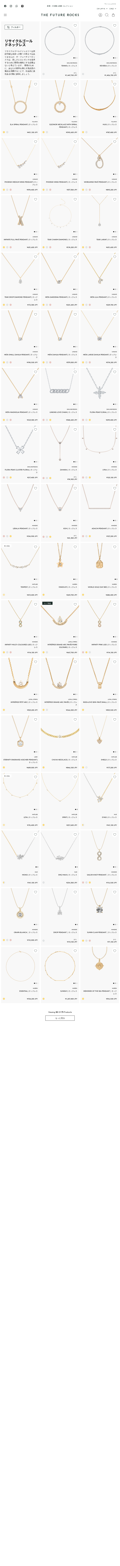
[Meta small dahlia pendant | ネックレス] (20, 329)
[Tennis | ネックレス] (60, 40)
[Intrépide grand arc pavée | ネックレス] (60, 677)
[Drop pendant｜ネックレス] (60, 907)
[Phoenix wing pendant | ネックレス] (60, 157)
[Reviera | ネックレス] (99, 40)
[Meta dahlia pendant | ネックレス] (60, 329)
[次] (83, 6)
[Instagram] (11, 6)
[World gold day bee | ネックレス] (99, 562)
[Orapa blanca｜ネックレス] (20, 907)
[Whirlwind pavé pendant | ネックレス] (99, 157)
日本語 (111, 9)
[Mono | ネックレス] (20, 849)
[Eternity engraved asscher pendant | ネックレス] (20, 734)
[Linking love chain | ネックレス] (60, 387)
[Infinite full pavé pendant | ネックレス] (20, 214)
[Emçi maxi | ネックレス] (60, 849)
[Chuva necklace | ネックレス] (60, 734)
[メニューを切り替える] (7, 15)
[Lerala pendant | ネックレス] (20, 503)
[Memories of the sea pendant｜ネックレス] (99, 966)
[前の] (37, 6)
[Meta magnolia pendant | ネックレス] (20, 387)
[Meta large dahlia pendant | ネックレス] (99, 329)
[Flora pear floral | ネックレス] (99, 387)
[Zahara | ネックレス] (60, 444)
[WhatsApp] (16, 6)
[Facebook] (5, 6)
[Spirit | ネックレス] (60, 792)
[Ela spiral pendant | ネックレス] (20, 99)
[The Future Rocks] (60, 15)
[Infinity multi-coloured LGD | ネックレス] (20, 619)
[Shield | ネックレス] (99, 734)
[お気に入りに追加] (75, 25)
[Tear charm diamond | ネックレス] (60, 214)
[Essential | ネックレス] (20, 966)
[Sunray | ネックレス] (60, 966)
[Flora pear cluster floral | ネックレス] (20, 444)
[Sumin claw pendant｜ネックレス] (99, 907)
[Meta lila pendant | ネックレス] (99, 272)
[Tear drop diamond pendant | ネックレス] (20, 272)
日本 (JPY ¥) (101, 9)
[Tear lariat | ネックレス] (99, 214)
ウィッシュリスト (110, 4)
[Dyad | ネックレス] (99, 792)
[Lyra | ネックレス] (99, 444)
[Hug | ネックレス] (99, 99)
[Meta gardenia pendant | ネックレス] (60, 272)
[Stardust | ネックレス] (60, 562)
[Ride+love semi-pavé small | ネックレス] (99, 677)
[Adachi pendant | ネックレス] (99, 503)
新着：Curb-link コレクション (60, 6)
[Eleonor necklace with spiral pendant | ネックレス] (60, 99)
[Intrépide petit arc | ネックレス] (20, 677)
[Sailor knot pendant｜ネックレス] (99, 849)
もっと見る (60, 1018)
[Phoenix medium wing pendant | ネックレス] (20, 157)
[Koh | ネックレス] (60, 503)
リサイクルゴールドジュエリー (18, 51)
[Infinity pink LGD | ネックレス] (99, 619)
